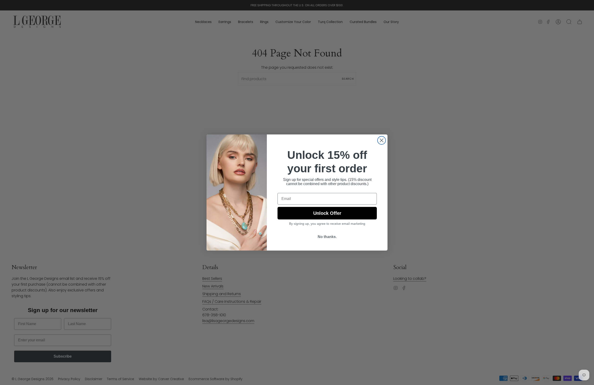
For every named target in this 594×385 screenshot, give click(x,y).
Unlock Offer (327, 213)
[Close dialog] (382, 140)
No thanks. (327, 237)
